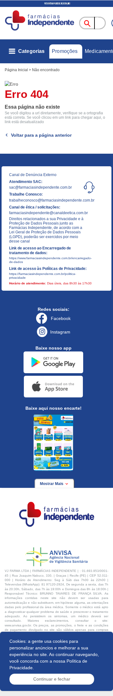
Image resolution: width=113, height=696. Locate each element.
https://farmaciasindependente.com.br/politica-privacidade (42, 275)
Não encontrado (46, 70)
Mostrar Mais (52, 484)
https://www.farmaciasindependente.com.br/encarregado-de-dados (48, 260)
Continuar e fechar (51, 679)
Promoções (65, 51)
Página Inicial (16, 70)
